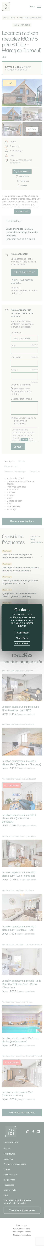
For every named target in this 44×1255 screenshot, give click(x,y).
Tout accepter (22, 633)
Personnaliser (22, 643)
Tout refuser (22, 638)
